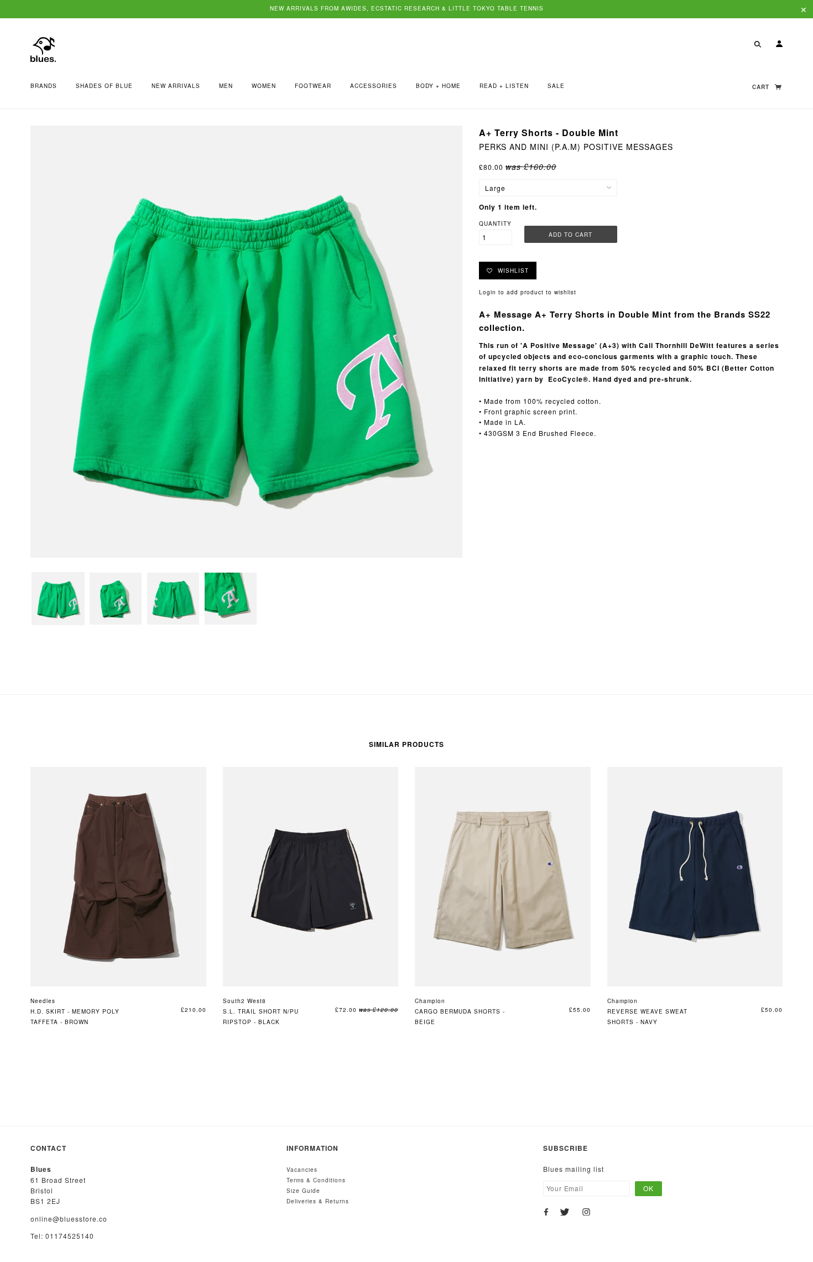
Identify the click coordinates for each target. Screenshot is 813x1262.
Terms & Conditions (316, 1180)
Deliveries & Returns (317, 1201)
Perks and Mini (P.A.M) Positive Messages (576, 146)
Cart (762, 87)
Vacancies (301, 1169)
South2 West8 (244, 1001)
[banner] (43, 48)
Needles (42, 1001)
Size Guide (303, 1191)
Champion (430, 1001)
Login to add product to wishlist (527, 292)
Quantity (495, 223)
